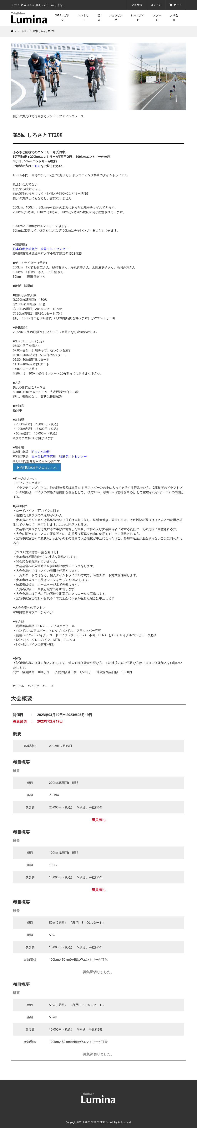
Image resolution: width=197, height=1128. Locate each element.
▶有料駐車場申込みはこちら (37, 467)
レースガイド (137, 17)
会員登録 (136, 5)
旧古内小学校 (40, 452)
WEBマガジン (62, 17)
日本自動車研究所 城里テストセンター (40, 249)
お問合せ (174, 17)
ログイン (155, 5)
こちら (36, 166)
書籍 (99, 17)
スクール (157, 17)
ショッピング (116, 17)
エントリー (83, 17)
